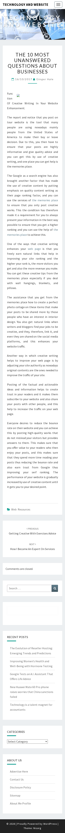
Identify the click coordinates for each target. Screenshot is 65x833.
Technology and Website (25, 4)
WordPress (50, 823)
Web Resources (20, 509)
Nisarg (37, 828)
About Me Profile (20, 803)
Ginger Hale (45, 79)
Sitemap (15, 795)
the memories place (45, 200)
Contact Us (17, 779)
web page (34, 249)
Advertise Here (19, 771)
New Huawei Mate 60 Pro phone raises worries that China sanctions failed (31, 692)
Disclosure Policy (20, 787)
